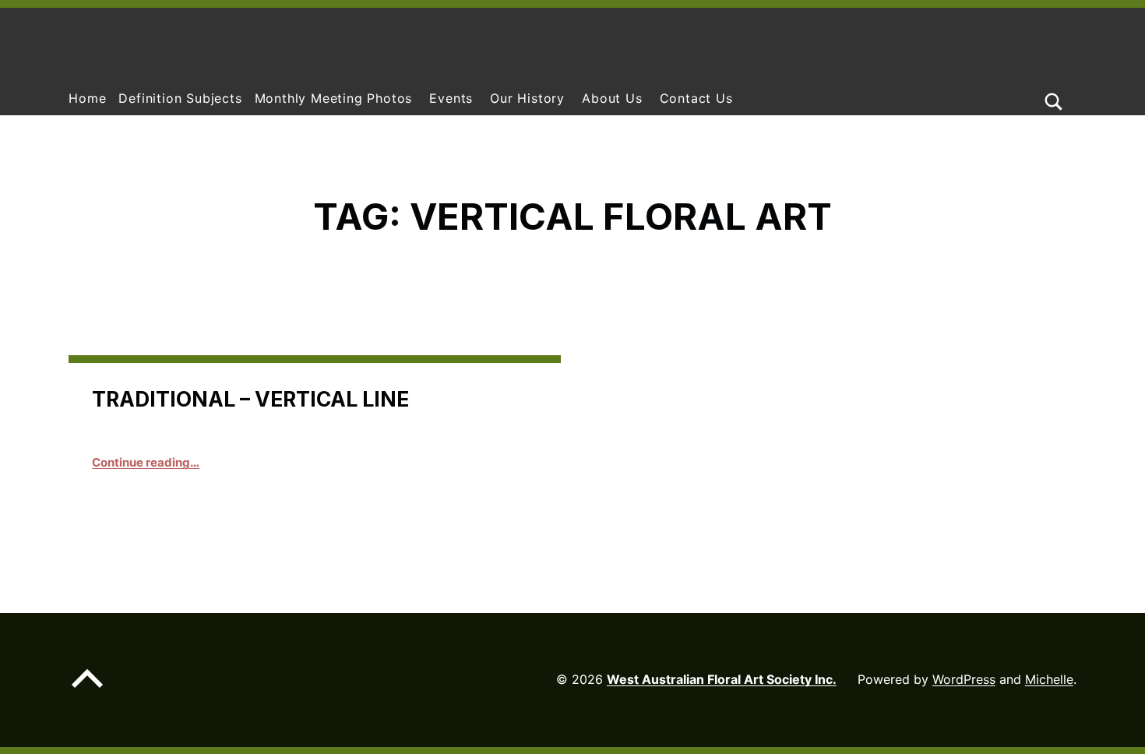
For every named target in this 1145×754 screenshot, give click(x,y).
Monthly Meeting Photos (334, 98)
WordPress (963, 679)
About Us (612, 98)
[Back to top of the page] (87, 691)
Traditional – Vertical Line (250, 398)
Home (87, 98)
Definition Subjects (179, 98)
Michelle (1049, 679)
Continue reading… (145, 462)
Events (451, 98)
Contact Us (696, 98)
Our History (527, 98)
